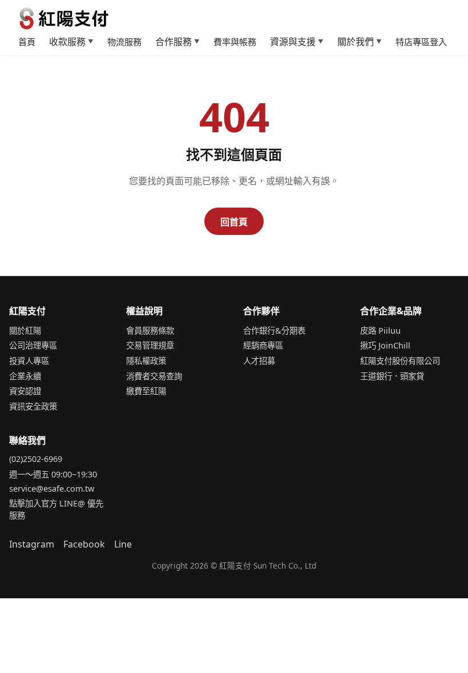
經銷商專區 (263, 345)
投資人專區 (29, 360)
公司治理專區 (33, 345)
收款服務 (71, 41)
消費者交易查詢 (154, 376)
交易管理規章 (150, 345)
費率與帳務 (234, 41)
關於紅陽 (25, 330)
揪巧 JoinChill (385, 345)
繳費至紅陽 (146, 391)
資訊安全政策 (33, 406)
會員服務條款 (150, 330)
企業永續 (25, 376)
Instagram (31, 544)
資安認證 (25, 391)
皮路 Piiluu (380, 330)
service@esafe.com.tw (51, 488)
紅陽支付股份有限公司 (400, 360)
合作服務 (177, 41)
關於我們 (359, 41)
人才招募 (259, 360)
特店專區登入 (421, 41)
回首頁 (234, 222)
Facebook (84, 544)
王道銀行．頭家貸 (392, 376)
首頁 (26, 41)
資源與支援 (297, 41)
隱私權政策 (146, 360)
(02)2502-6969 (35, 458)
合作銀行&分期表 (274, 330)
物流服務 (124, 41)
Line (123, 544)
